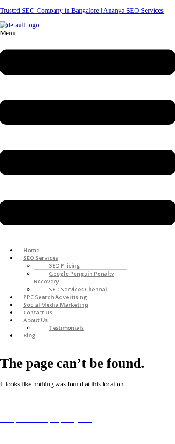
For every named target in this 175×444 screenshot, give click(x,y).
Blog (29, 335)
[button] (87, 134)
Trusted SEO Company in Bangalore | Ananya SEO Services (82, 10)
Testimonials (66, 328)
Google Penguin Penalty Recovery (74, 277)
